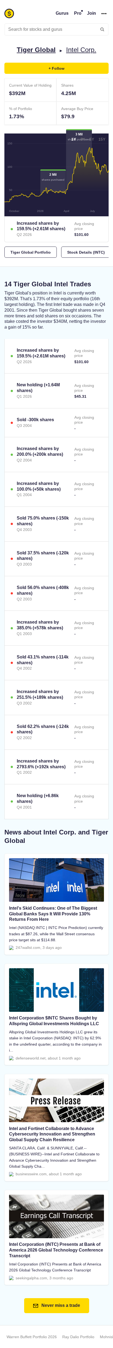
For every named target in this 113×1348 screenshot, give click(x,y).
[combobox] (56, 29)
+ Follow (56, 68)
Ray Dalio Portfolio (78, 1337)
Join (91, 13)
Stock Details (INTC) (86, 252)
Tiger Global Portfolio (30, 252)
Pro (77, 13)
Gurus (62, 13)
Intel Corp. (81, 49)
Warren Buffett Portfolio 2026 (32, 1337)
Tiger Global (36, 49)
